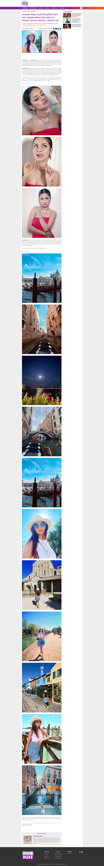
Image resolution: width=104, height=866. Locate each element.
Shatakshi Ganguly (29, 28)
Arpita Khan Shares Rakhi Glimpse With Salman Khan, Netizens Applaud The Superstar (77, 15)
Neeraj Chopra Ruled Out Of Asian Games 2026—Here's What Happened (77, 25)
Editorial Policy (58, 853)
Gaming (62, 8)
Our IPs (46, 854)
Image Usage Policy (58, 854)
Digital (41, 8)
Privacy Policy (58, 856)
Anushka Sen (24, 824)
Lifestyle (54, 8)
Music (47, 8)
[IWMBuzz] (25, 3)
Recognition (46, 856)
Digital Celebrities (31, 11)
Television (33, 8)
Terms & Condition (58, 858)
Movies (25, 8)
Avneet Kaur (29, 824)
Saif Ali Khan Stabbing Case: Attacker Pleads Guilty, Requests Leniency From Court (76, 20)
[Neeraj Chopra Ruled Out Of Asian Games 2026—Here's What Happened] (67, 26)
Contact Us (70, 853)
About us (46, 853)
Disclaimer (46, 858)
